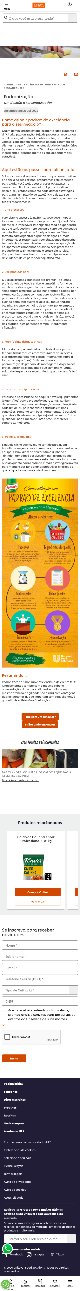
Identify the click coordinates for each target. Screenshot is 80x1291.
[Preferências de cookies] (5, 1284)
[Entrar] (69, 4)
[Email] (75, 74)
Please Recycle (13, 1166)
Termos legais (13, 1173)
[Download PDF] (65, 74)
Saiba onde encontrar (40, 724)
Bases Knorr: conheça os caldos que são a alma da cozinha (36, 773)
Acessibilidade (13, 1197)
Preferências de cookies (20, 1150)
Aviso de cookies (15, 1189)
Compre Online (38, 892)
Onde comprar (14, 1123)
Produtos (10, 1107)
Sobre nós (10, 1091)
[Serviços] (55, 1282)
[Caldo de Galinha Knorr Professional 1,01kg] (36, 865)
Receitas (10, 1115)
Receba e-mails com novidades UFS (27, 1142)
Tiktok (60, 1254)
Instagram (39, 1254)
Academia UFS (14, 1131)
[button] (40, 1037)
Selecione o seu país (17, 1158)
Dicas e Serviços (15, 1099)
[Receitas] (40, 1281)
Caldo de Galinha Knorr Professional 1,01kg (36, 839)
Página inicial (13, 1083)
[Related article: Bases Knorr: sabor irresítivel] (40, 758)
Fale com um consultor (40, 716)
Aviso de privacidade (17, 1181)
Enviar (14, 1058)
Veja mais (38, 901)
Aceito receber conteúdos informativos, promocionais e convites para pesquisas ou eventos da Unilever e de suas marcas (42, 1014)
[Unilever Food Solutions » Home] (39, 5)
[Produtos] (25, 1282)
